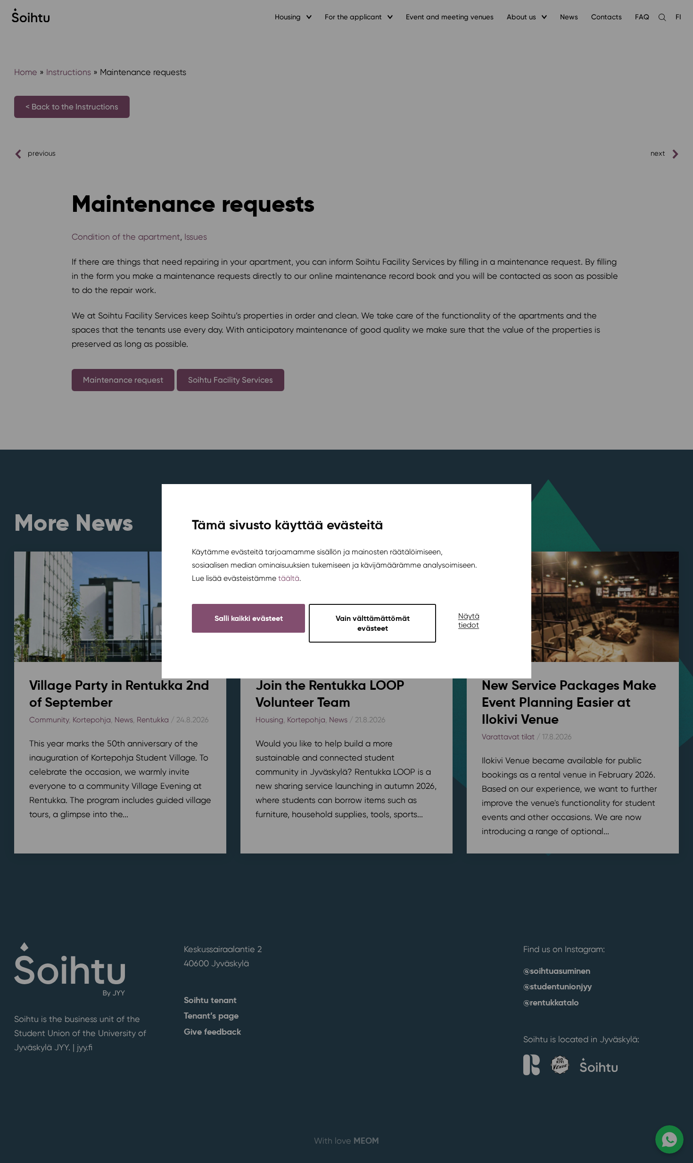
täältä (288, 578)
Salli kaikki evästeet (248, 619)
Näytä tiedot (468, 621)
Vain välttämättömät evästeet (373, 624)
